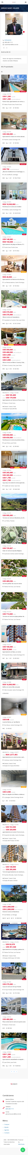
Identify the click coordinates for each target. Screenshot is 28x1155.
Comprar (6, 1124)
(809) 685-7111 (10, 1109)
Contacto (6, 1133)
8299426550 (8, 40)
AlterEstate (21, 1144)
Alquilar (6, 1127)
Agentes (6, 1130)
